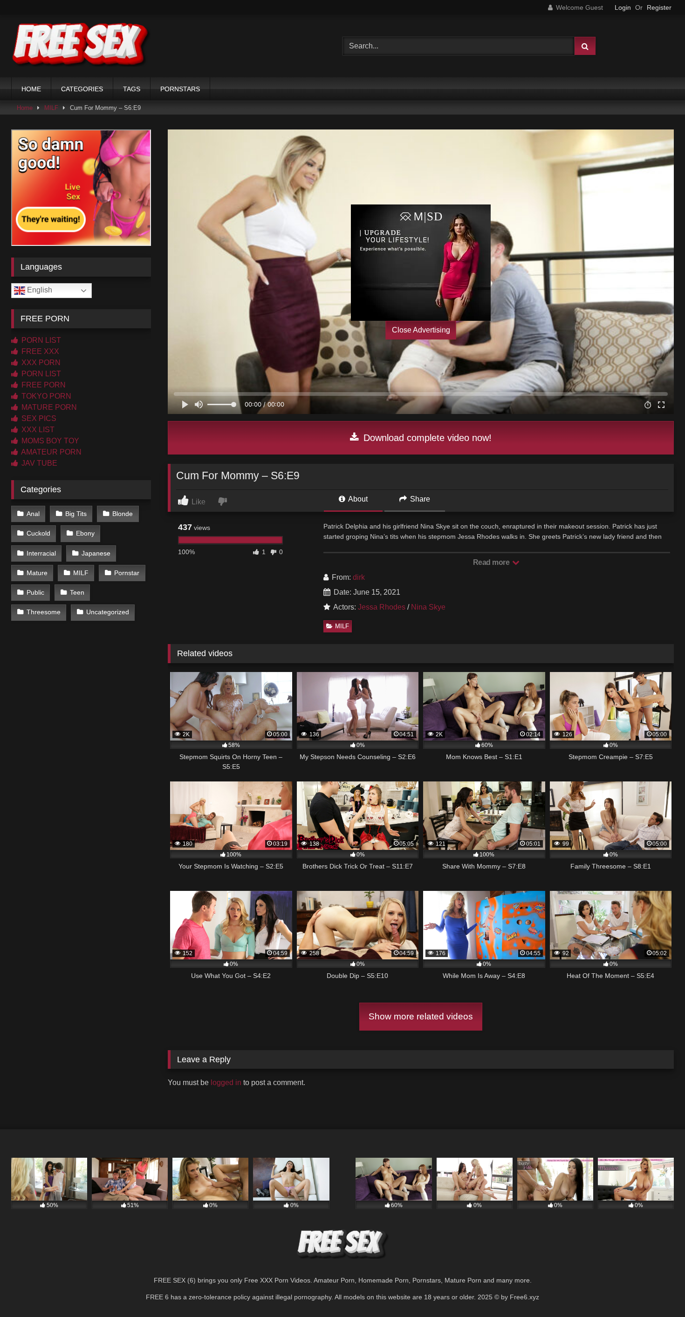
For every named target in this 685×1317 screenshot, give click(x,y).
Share (419, 499)
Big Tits (76, 513)
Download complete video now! (426, 438)
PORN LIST (40, 340)
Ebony (85, 533)
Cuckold (38, 533)
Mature (37, 573)
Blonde (122, 513)
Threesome (44, 612)
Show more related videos (421, 1016)
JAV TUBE (38, 463)
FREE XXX (39, 351)
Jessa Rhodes (381, 607)
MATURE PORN (48, 407)
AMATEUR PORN (51, 452)
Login (623, 7)
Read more (492, 562)
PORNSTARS (180, 89)
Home (25, 107)
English (38, 290)
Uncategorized (107, 612)
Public (35, 592)
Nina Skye (428, 607)
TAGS (131, 89)
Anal (33, 513)
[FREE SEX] (81, 46)
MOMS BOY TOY (49, 441)
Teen (77, 592)
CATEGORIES (82, 89)
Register (659, 7)
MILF (51, 107)
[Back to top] (656, 1289)
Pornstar (126, 573)
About (357, 499)
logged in (226, 1082)
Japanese (96, 553)
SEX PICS (38, 418)
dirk (359, 577)
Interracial (41, 553)
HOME (31, 89)
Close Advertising (421, 330)
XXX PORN (40, 363)
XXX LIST (37, 430)
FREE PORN (43, 385)
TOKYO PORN (45, 396)
